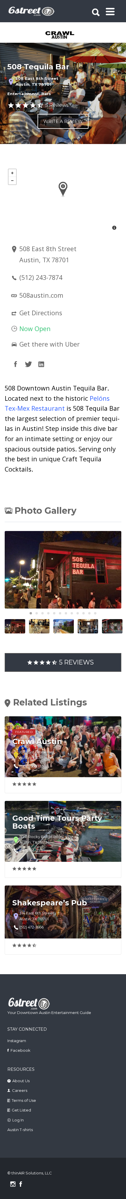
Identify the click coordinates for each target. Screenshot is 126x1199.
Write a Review (63, 121)
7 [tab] (66, 613)
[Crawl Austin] (63, 35)
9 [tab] (78, 613)
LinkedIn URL (41, 364)
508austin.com (41, 295)
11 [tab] (89, 613)
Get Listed (21, 1110)
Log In (18, 1120)
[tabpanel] (63, 35)
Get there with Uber (49, 344)
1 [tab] (31, 613)
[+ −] (63, 200)
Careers (19, 1090)
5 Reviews (56, 105)
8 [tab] (72, 613)
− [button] (12, 180)
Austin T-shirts (20, 1129)
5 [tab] (54, 613)
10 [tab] (83, 613)
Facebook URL (16, 364)
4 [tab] (48, 613)
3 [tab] (42, 613)
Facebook (20, 1050)
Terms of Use (24, 1100)
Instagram (16, 1040)
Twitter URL (28, 364)
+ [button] (12, 173)
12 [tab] (95, 613)
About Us (21, 1080)
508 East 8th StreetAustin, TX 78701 (37, 81)
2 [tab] (37, 613)
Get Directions (40, 313)
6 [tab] (60, 613)
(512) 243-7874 (40, 277)
